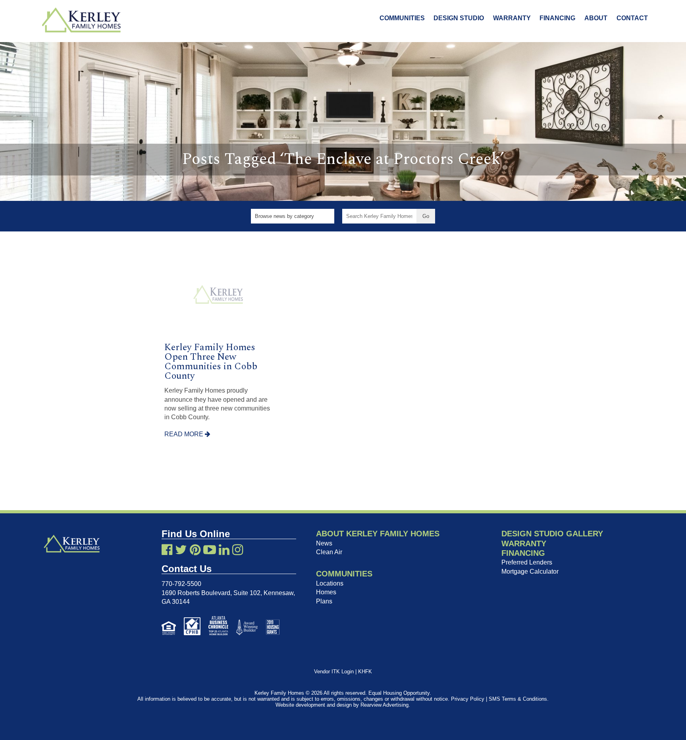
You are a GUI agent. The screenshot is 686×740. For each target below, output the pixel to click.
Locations (329, 583)
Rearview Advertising (384, 705)
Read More (184, 434)
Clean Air (329, 552)
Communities (402, 18)
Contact (632, 18)
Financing (557, 18)
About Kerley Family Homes (377, 533)
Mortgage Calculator (530, 571)
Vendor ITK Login (334, 671)
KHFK (365, 671)
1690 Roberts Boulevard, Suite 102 (211, 593)
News (324, 543)
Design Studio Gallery (552, 533)
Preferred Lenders (526, 562)
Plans (324, 601)
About (595, 18)
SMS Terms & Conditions (518, 699)
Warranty (512, 18)
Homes (326, 592)
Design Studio (459, 18)
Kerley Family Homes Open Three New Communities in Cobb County (210, 361)
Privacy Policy (467, 699)
